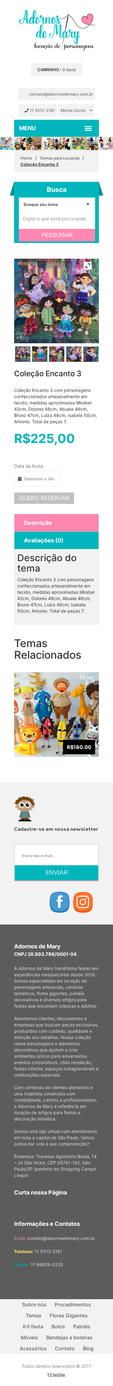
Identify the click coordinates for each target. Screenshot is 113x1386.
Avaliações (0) (43, 540)
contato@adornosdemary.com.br (60, 94)
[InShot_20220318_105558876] (74, 354)
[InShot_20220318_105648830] (56, 354)
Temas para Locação (60, 158)
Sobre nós (34, 1304)
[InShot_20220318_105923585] (39, 354)
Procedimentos (73, 1304)
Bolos (58, 1326)
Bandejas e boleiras (69, 1337)
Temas (33, 1315)
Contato (65, 1348)
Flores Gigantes (69, 1315)
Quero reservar (44, 498)
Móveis (29, 1337)
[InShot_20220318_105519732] (22, 354)
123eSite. (56, 1375)
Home (26, 158)
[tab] (56, 523)
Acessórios (33, 1348)
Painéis (81, 1326)
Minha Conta (74, 110)
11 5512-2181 (42, 110)
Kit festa (33, 1326)
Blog (88, 1348)
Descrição (38, 522)
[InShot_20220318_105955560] (91, 354)
